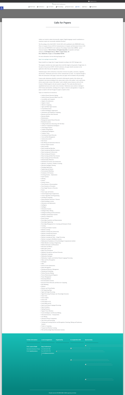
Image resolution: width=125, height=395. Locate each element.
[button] (1, 8)
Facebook (97, 1)
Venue (85, 6)
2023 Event (32, 6)
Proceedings (60, 6)
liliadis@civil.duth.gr (34, 351)
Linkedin (99, 1)
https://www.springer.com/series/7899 (48, 59)
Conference (41, 6)
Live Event (50, 6)
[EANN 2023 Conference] (65, 4)
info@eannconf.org (93, 1)
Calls (78, 6)
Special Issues (70, 6)
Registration (94, 6)
